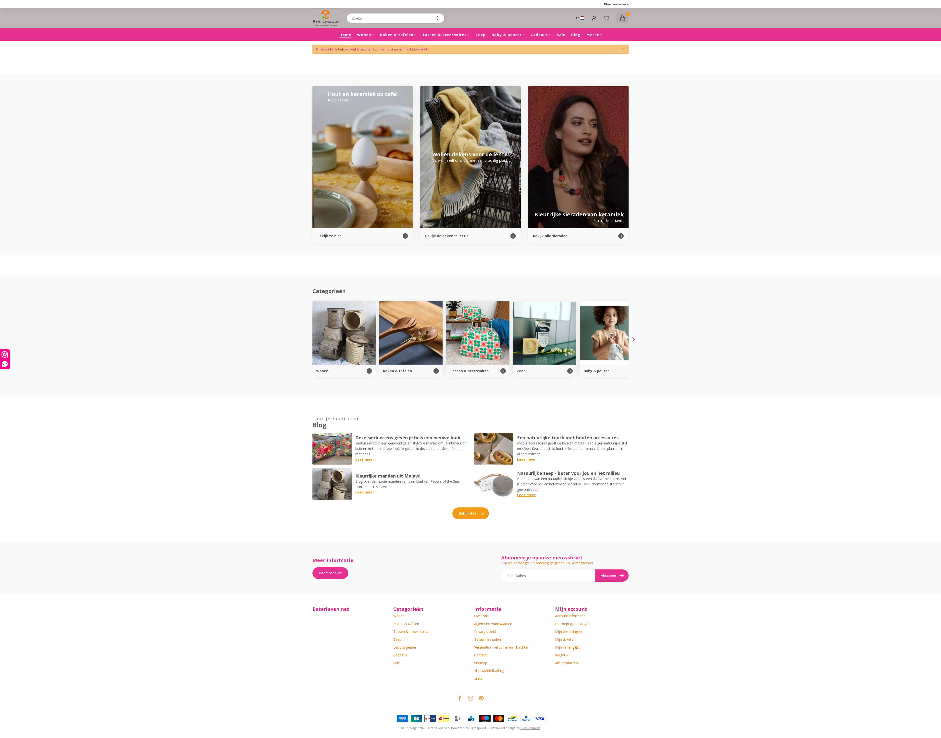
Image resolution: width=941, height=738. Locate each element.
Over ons (481, 616)
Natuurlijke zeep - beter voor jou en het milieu (568, 473)
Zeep (480, 34)
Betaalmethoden (487, 639)
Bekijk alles (467, 513)
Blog (576, 34)
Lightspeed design (502, 728)
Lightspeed (478, 728)
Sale (561, 34)
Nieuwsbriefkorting (489, 670)
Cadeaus (539, 34)
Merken (594, 34)
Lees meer (364, 459)
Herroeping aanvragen (572, 623)
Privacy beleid (485, 631)
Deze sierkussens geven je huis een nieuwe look (407, 438)
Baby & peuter (507, 34)
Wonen (364, 34)
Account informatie (570, 616)
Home (345, 34)
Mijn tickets (564, 639)
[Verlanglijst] (606, 18)
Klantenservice (616, 4)
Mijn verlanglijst (567, 647)
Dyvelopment (530, 728)
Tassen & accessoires (444, 34)
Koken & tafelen (396, 34)
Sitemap (480, 663)
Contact (480, 655)
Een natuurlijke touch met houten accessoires (568, 438)
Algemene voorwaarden (493, 623)
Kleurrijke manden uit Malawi (388, 476)
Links (478, 678)
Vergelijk (561, 655)
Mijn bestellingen (568, 631)
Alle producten (566, 663)
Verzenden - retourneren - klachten (501, 647)
